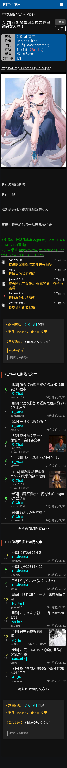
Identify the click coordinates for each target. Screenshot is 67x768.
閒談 (25, 324)
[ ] (17, 393)
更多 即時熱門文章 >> (33, 689)
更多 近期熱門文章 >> (33, 529)
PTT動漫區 (8, 14)
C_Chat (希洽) (26, 14)
